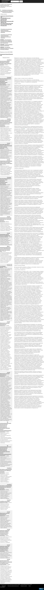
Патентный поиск (5, 1)
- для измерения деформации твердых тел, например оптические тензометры (6, 48)
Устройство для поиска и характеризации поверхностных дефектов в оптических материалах (6, 470)
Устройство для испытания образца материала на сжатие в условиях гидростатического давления (5, 62)
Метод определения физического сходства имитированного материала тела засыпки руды (5, 249)
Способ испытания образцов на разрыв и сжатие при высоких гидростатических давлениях (6, 146)
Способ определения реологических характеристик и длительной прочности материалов (5, 219)
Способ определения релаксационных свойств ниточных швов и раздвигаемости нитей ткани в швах (6, 162)
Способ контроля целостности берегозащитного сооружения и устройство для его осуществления (6, 562)
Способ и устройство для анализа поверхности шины (5, 501)
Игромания (4, 585)
